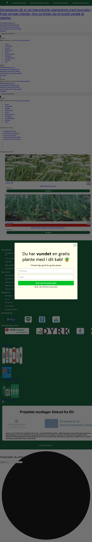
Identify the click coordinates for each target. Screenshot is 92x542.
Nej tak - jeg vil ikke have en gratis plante (46, 287)
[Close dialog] (75, 245)
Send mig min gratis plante (46, 283)
